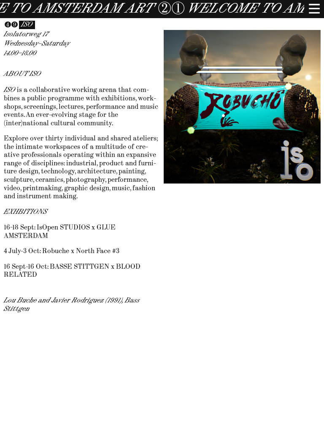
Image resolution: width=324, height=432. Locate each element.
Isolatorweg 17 (26, 34)
